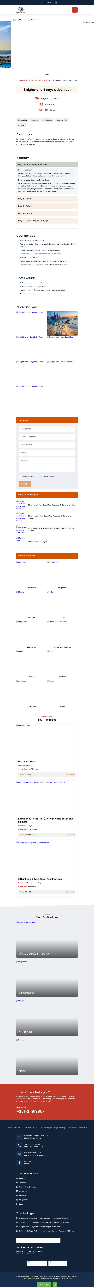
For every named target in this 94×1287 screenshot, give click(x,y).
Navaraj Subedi (66, 1278)
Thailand (22, 1183)
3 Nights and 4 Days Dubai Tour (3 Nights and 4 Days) (40, 1227)
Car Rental (72, 1128)
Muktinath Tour (26, 761)
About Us (17, 1128)
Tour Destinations (30, 1128)
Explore (69, 774)
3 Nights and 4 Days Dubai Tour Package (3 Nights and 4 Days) (44, 1222)
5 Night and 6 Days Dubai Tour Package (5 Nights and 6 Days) (43, 1218)
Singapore (23, 1200)
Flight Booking (59, 1128)
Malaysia (22, 1195)
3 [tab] (48, 74)
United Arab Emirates (43, 80)
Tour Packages (46, 1128)
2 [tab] (47, 74)
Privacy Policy (49, 476)
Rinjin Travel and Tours (34, 1276)
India (21, 1204)
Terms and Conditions (31, 1278)
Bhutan (22, 1178)
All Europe (23, 1191)
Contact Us (47, 1101)
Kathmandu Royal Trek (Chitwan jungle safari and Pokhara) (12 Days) (46, 1231)
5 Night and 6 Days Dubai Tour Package (40, 878)
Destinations (28, 80)
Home (19, 80)
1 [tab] (45, 74)
